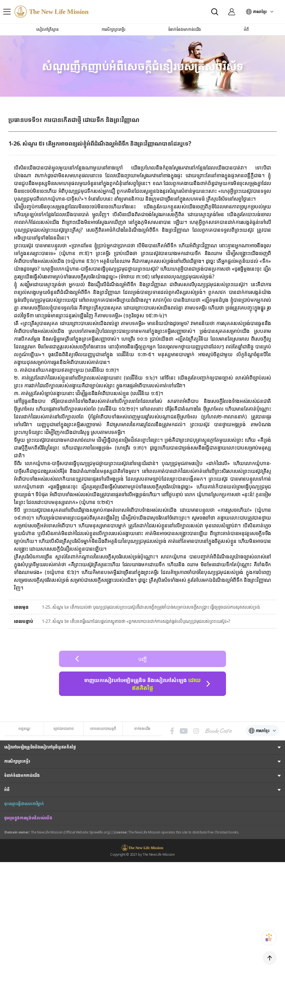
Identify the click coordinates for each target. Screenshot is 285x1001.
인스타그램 (196, 731)
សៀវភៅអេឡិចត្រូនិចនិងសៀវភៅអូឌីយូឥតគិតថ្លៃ (40, 747)
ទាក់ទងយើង (142, 728)
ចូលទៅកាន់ (231, 11)
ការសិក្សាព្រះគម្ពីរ (17, 761)
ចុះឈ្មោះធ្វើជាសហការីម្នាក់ (24, 803)
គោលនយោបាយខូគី (103, 728)
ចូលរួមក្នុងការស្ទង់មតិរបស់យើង (28, 817)
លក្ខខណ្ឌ (24, 728)
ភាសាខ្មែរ (260, 11)
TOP (270, 958)
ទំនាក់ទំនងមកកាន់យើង (22, 775)
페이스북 (172, 731)
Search (214, 11)
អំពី (6, 789)
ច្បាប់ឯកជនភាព (63, 728)
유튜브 (184, 731)
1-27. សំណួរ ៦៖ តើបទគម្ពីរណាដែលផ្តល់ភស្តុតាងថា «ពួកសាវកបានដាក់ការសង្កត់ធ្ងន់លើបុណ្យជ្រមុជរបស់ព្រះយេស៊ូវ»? (136, 621)
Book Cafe (218, 731)
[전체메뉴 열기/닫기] (7, 12)
